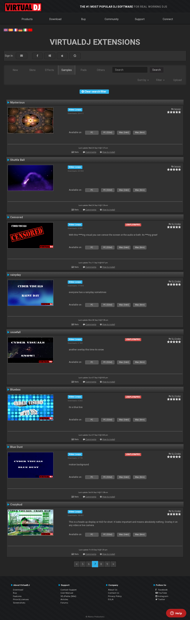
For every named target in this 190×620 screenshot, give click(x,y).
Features (17, 596)
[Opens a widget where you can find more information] (176, 613)
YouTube (162, 593)
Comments (91, 152)
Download (55, 19)
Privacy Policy (115, 596)
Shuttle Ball (17, 159)
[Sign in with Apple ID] (62, 56)
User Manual (66, 593)
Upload (177, 80)
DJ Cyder (176, 224)
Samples (66, 70)
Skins (32, 70)
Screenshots (19, 602)
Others (101, 70)
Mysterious (17, 102)
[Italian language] (25, 29)
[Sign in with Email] (21, 56)
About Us (112, 589)
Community (112, 19)
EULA (111, 599)
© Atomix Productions (95, 617)
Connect (168, 19)
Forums (64, 602)
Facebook (162, 589)
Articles (64, 599)
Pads (84, 70)
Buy (83, 19)
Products (27, 19)
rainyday (15, 274)
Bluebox (15, 389)
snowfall (15, 332)
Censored (16, 217)
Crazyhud (16, 504)
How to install (108, 152)
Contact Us (113, 593)
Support (140, 19)
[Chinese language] (30, 29)
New (15, 70)
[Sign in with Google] (75, 56)
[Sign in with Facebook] (37, 56)
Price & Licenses (21, 599)
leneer (177, 109)
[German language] (20, 29)
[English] (6, 29)
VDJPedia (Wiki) (68, 596)
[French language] (16, 29)
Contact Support (68, 589)
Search (156, 69)
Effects (49, 70)
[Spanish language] (11, 29)
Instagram (162, 596)
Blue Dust (16, 446)
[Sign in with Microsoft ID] (49, 56)
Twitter (161, 599)
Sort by (142, 80)
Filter (159, 80)
